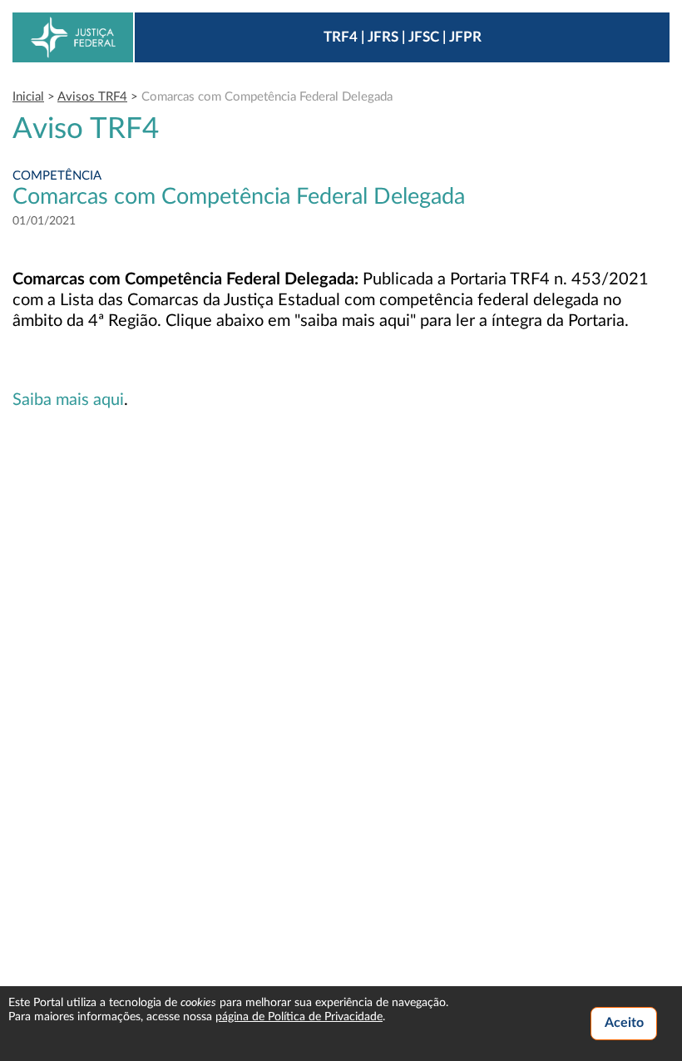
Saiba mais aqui (68, 400)
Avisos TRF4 (92, 97)
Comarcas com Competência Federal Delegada (267, 97)
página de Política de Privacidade (299, 1017)
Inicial (28, 97)
